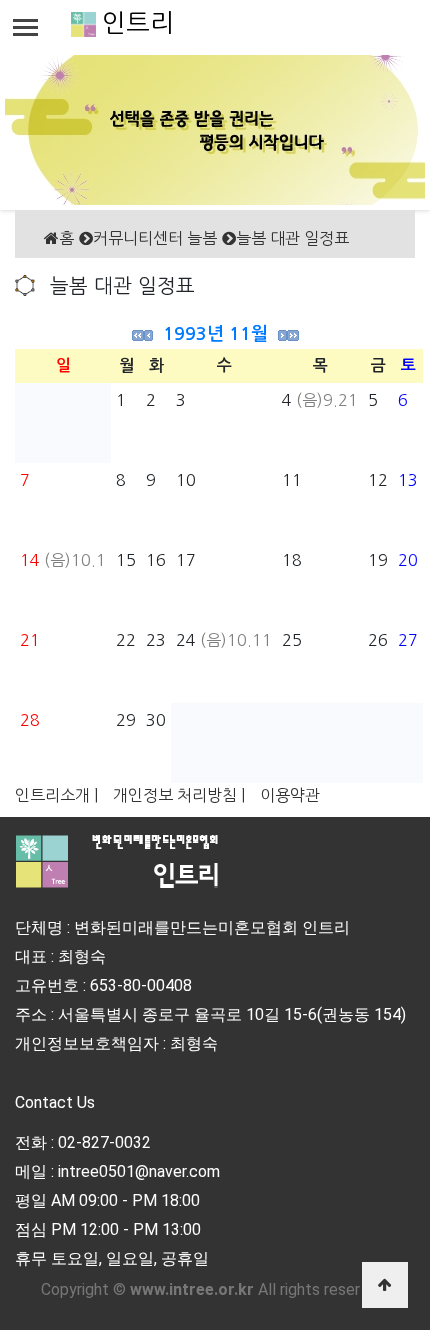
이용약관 (290, 795)
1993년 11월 (215, 334)
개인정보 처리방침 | (179, 795)
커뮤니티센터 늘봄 (155, 238)
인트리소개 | (56, 795)
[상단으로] (385, 1285)
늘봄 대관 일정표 (292, 238)
